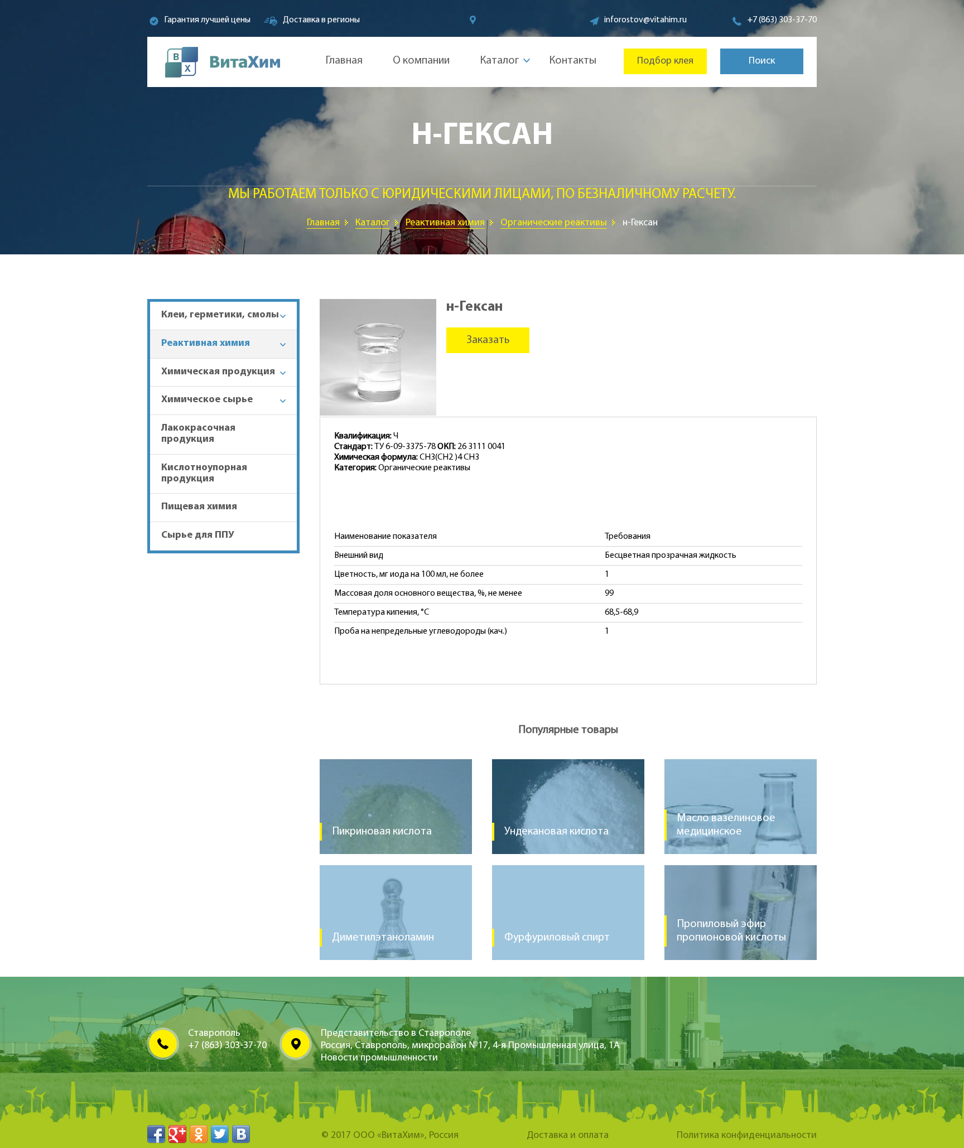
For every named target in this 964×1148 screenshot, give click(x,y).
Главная (344, 60)
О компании (421, 60)
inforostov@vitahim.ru (645, 20)
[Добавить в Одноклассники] (199, 1134)
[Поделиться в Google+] (177, 1134)
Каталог (499, 60)
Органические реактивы (553, 223)
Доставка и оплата (568, 1136)
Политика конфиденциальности (747, 1136)
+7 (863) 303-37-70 (782, 20)
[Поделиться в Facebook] (156, 1134)
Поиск (762, 61)
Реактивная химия (445, 223)
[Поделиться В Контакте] (241, 1134)
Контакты (572, 60)
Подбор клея (665, 61)
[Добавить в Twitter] (220, 1134)
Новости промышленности (379, 1058)
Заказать (488, 340)
